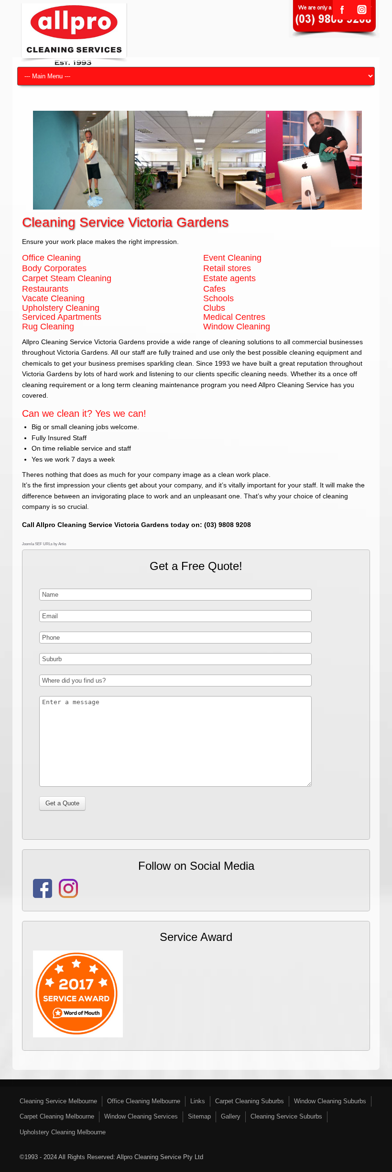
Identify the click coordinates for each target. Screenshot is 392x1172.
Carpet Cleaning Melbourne (57, 1116)
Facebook (342, 10)
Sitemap (199, 1116)
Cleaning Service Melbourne (58, 1101)
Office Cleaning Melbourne (143, 1101)
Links (197, 1101)
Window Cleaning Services (141, 1116)
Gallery (230, 1116)
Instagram (361, 10)
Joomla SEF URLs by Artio (44, 544)
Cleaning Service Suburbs (286, 1116)
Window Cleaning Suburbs (330, 1101)
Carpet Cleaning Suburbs (249, 1101)
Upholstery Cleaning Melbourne (63, 1132)
